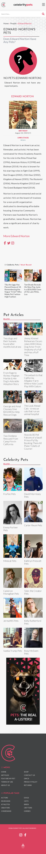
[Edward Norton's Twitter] (8, 243)
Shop (26, 772)
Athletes (5, 804)
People (13, 23)
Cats (26, 801)
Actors (23, 140)
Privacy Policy (30, 782)
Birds (26, 804)
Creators (5, 808)
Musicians (5, 801)
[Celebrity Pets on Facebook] (25, 834)
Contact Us (29, 775)
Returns (28, 785)
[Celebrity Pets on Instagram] (21, 834)
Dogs (26, 798)
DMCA (26, 778)
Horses (27, 811)
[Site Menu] (43, 4)
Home (6, 23)
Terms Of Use (7, 782)
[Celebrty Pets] (23, 5)
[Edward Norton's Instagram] (12, 243)
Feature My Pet (8, 778)
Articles (5, 775)
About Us (5, 785)
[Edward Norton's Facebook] (4, 243)
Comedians (6, 811)
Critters (28, 808)
